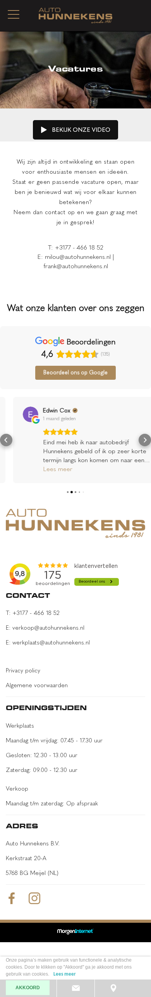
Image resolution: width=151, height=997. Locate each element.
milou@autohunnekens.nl (78, 256)
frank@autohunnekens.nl (75, 266)
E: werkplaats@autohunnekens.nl (48, 642)
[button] (6, 440)
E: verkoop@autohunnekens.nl (45, 627)
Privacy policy (23, 670)
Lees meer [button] (44, 469)
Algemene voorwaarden (37, 685)
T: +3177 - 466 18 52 (33, 612)
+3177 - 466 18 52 (79, 247)
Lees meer (64, 974)
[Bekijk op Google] (17, 414)
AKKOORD (27, 987)
